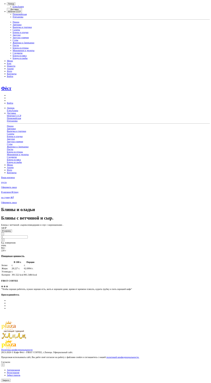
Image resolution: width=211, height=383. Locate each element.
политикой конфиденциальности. (122, 357)
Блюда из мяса (20, 55)
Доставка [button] (14, 114)
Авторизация (13, 370)
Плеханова (18, 17)
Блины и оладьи (20, 32)
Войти (10, 76)
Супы (15, 40)
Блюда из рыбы (20, 58)
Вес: (3, 248)
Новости (11, 66)
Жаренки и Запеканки (23, 43)
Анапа (21, 6)
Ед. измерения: (8, 242)
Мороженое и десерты (23, 50)
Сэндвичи (18, 53)
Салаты (16, 30)
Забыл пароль (13, 375)
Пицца (16, 22)
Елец (15, 6)
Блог (9, 63)
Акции (10, 68)
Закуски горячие (21, 37)
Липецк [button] (10, 108)
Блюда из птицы (21, 48)
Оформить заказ (9, 187)
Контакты (12, 74)
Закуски (17, 35)
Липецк (11, 4)
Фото (9, 71)
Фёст (6, 88)
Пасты (16, 45)
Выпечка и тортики (22, 27)
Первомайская (20, 14)
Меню (10, 61)
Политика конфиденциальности (17, 350)
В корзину (6, 231)
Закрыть (5, 380)
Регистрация (13, 372)
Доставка (14, 10)
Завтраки (17, 24)
